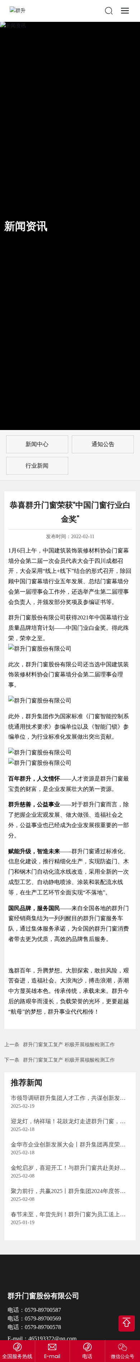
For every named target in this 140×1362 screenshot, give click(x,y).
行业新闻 (36, 466)
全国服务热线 (17, 1356)
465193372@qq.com (52, 1339)
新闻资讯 (25, 226)
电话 (87, 1356)
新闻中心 (36, 444)
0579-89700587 (43, 1310)
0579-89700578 (43, 1327)
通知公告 (103, 444)
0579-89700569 (43, 1318)
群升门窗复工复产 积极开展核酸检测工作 (69, 1044)
